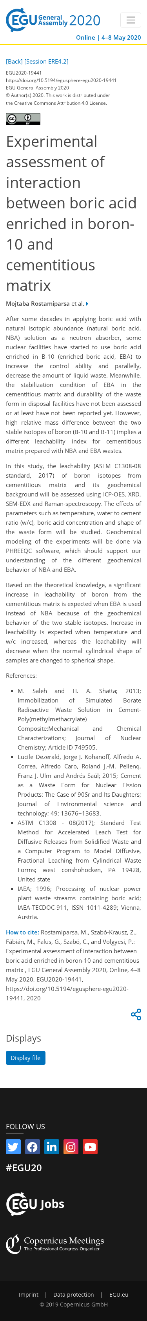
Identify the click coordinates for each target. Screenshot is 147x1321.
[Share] (135, 1016)
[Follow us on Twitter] (13, 1149)
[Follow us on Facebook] (32, 1149)
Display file (25, 1058)
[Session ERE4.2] (46, 61)
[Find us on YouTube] (90, 1149)
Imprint (28, 1294)
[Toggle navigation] (130, 20)
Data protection (73, 1294)
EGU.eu (119, 1294)
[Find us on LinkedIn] (51, 1149)
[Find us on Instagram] (71, 1149)
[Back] (14, 61)
